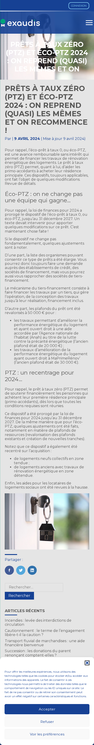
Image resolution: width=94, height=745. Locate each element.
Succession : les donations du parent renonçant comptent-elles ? (38, 653)
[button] (87, 663)
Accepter (47, 709)
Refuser (47, 722)
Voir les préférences (47, 734)
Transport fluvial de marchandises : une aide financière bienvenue (45, 643)
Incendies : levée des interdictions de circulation (38, 622)
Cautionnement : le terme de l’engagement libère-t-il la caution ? (45, 632)
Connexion (78, 5)
